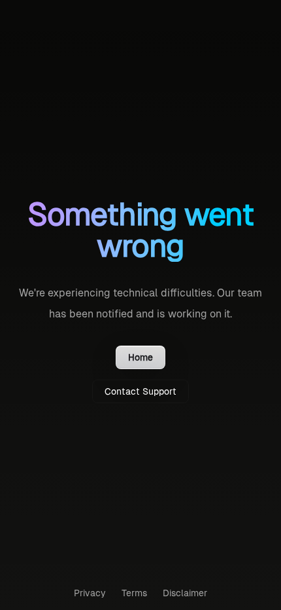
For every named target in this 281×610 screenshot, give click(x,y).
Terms (134, 593)
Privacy (90, 593)
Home (140, 357)
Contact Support (140, 391)
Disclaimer (185, 593)
